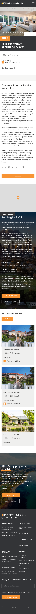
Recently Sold (6, 529)
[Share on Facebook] (19, 167)
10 (19, 33)
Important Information (26, 560)
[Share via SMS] (12, 167)
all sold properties (21, 286)
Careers (21, 566)
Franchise (22, 571)
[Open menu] (33, 3)
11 (21, 33)
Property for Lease (8, 571)
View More (7, 319)
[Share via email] (9, 167)
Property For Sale (7, 527)
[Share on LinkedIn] (16, 167)
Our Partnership (24, 563)
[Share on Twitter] (23, 167)
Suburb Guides (10, 301)
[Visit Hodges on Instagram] (2, 518)
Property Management (9, 556)
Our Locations (6, 561)
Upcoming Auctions (8, 535)
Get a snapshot (10, 296)
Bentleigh (24, 276)
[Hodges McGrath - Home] (12, 3)
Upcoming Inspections (9, 532)
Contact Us (22, 555)
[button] (18, 198)
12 (22, 33)
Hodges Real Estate (25, 281)
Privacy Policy (5, 607)
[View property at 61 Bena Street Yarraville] (18, 345)
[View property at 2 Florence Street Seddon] (18, 428)
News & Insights (24, 568)
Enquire (18, 176)
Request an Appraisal (26, 531)
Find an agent (23, 533)
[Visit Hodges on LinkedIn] (7, 518)
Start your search (24, 543)
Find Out (10, 495)
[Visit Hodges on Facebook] (11, 518)
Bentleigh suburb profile (16, 284)
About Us (22, 557)
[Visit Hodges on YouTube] (16, 518)
